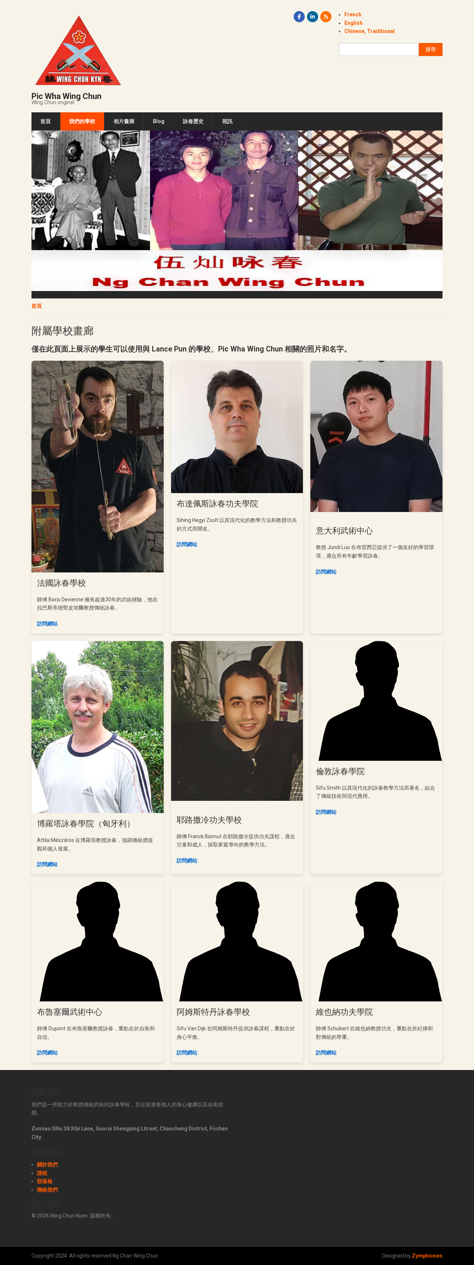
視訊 (227, 121)
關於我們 (47, 1164)
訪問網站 (47, 624)
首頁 (45, 121)
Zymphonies (427, 1256)
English (353, 23)
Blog (158, 121)
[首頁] (77, 50)
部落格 (45, 1181)
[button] (237, 210)
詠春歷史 (193, 121)
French (352, 14)
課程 (42, 1173)
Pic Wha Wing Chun (66, 96)
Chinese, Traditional (369, 31)
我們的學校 (82, 121)
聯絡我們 (47, 1190)
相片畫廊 (124, 121)
